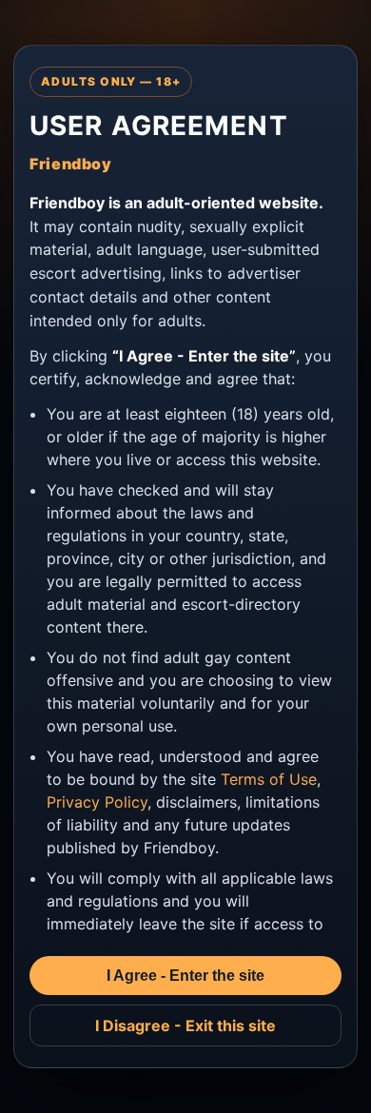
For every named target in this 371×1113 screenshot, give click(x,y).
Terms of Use (269, 779)
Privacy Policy (97, 801)
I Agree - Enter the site (185, 975)
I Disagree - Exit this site (185, 1025)
